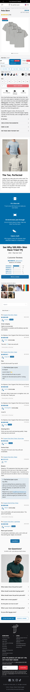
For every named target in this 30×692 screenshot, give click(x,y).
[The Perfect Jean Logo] (14, 5)
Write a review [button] (15, 277)
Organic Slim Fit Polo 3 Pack (10, 503)
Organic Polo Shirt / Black (10, 315)
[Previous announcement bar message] (3, 1)
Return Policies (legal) (19, 687)
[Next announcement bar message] (27, 1)
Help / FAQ (4, 641)
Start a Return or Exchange (7, 643)
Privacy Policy (11, 673)
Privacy (11, 687)
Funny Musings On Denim (7, 653)
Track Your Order (6, 637)
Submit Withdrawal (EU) (21, 643)
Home (2, 8)
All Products (7, 8)
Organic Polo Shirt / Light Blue (11, 521)
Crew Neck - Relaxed (18, 69)
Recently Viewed (22, 618)
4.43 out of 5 (18, 261)
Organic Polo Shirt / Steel (10, 352)
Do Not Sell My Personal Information (15, 689)
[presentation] (15, 35)
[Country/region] (26, 5)
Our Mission (4, 639)
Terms (7, 687)
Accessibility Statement (21, 645)
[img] (4, 317)
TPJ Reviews (4, 648)
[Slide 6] (17, 53)
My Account (4, 655)
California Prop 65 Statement (20, 641)
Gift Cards (4, 645)
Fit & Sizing (4, 646)
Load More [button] (15, 541)
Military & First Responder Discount (7, 651)
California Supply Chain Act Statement (21, 638)
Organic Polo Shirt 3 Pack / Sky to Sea (13, 438)
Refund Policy (19, 647)
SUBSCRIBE (23, 667)
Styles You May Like (8, 618)
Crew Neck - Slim (6, 69)
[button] (2, 5)
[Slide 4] (15, 53)
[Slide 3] (14, 53)
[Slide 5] (16, 53)
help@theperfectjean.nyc (19, 492)
